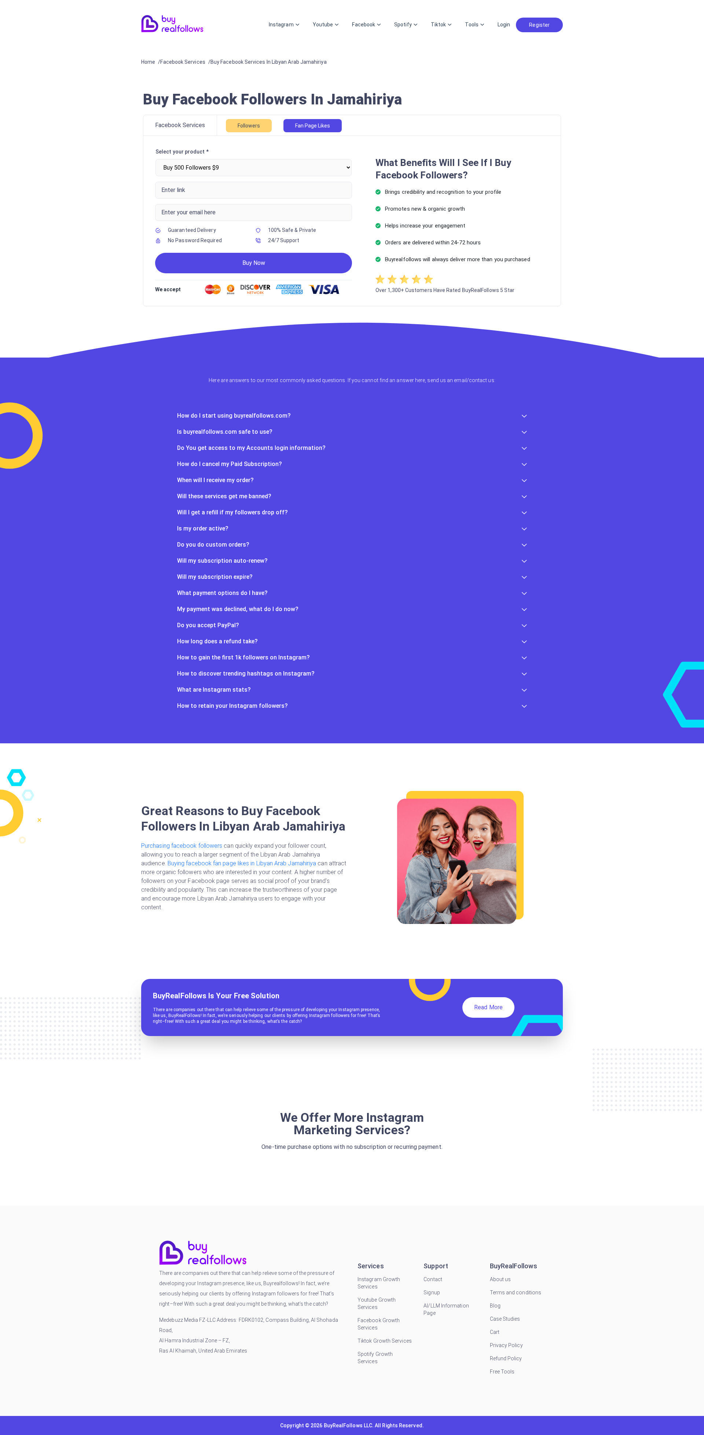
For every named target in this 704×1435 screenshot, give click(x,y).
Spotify (403, 24)
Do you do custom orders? (213, 544)
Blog (495, 1306)
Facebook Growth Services (379, 1324)
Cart (494, 1332)
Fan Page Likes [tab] (312, 126)
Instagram (281, 24)
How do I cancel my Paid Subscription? (229, 464)
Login (504, 24)
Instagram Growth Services (379, 1283)
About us (500, 1279)
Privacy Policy (506, 1345)
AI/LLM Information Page (446, 1309)
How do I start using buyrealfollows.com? (234, 415)
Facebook (363, 24)
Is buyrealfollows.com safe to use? (224, 431)
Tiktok (438, 24)
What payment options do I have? (222, 592)
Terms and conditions (516, 1292)
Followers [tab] (249, 126)
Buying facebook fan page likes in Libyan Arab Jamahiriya (243, 863)
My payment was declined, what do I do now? (237, 609)
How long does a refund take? (217, 641)
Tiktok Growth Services (385, 1341)
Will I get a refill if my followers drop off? (232, 512)
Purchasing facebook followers (182, 845)
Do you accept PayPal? (208, 625)
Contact (432, 1279)
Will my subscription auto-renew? (222, 560)
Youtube (323, 24)
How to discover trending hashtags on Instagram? (246, 673)
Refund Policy (506, 1358)
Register (539, 25)
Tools (471, 24)
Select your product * (182, 152)
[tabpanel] (352, 221)
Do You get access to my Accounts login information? (251, 447)
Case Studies (505, 1319)
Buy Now (253, 262)
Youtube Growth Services (377, 1303)
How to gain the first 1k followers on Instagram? (243, 657)
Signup (431, 1292)
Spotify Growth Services (375, 1357)
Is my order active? (202, 528)
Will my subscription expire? (215, 576)
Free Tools (502, 1372)
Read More (488, 1007)
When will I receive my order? (215, 480)
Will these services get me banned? (224, 496)
